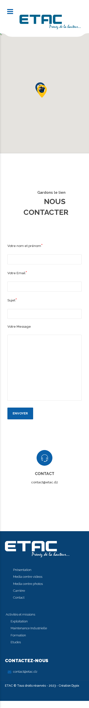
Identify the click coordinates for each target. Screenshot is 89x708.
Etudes (16, 642)
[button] (42, 91)
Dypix (75, 685)
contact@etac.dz (25, 671)
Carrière (19, 590)
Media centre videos (27, 577)
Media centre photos (28, 584)
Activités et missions (20, 614)
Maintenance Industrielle (29, 628)
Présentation (22, 570)
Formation (18, 635)
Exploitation (19, 621)
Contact (18, 597)
